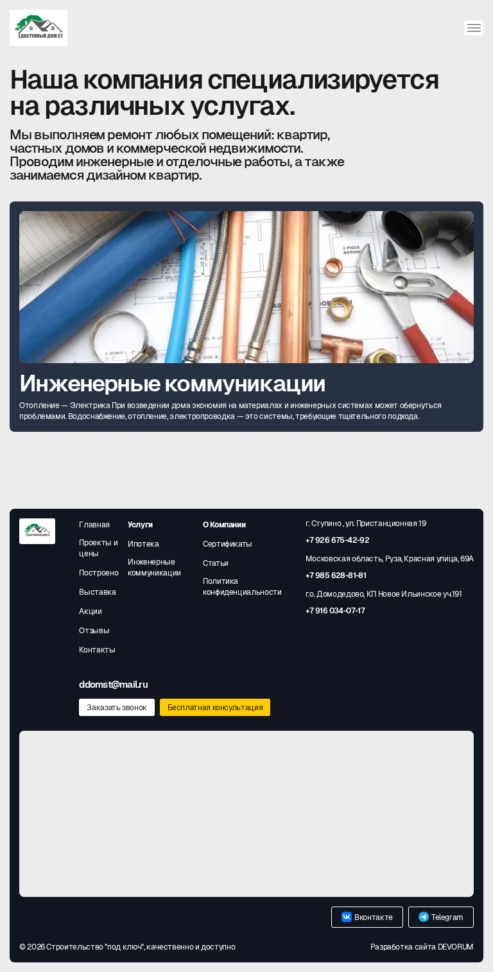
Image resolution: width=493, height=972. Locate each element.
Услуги (140, 524)
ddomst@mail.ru (113, 684)
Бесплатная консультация (215, 707)
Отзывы (94, 630)
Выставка (97, 592)
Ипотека (143, 544)
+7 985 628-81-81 (336, 575)
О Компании (224, 524)
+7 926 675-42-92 (337, 540)
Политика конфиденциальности (242, 587)
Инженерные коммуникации (154, 567)
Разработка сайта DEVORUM (422, 946)
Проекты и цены (98, 548)
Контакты (97, 649)
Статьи (216, 563)
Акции (90, 611)
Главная (94, 524)
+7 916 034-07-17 (335, 611)
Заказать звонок (117, 707)
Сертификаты (227, 544)
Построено (98, 572)
